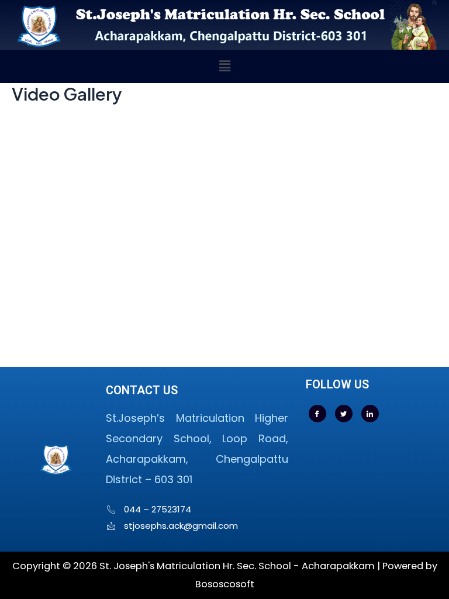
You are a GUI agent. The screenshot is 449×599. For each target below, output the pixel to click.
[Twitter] (344, 413)
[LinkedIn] (370, 413)
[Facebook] (317, 413)
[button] (224, 66)
